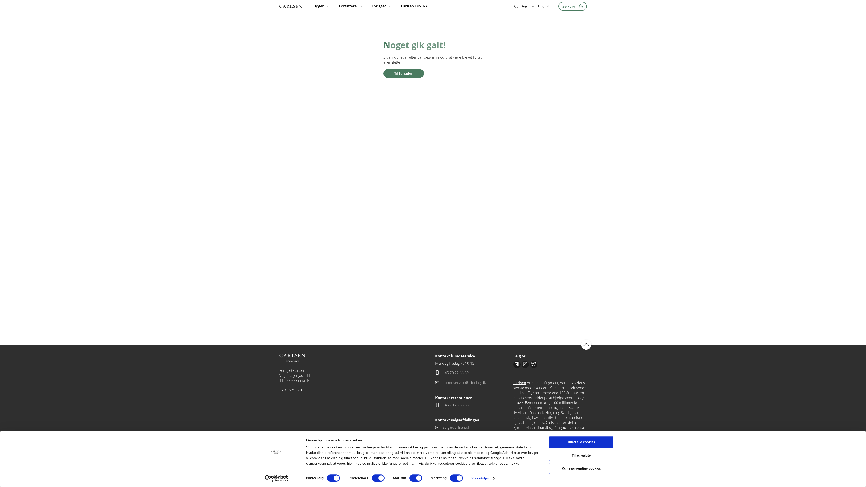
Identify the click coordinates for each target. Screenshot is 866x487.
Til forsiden (403, 73)
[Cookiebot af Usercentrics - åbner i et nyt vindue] (276, 478)
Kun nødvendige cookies (581, 468)
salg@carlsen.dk (457, 427)
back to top (586, 344)
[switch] (378, 478)
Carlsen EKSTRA (414, 6)
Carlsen (519, 382)
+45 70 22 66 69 (456, 372)
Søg (524, 6)
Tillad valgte (581, 455)
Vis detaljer (480, 478)
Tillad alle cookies (581, 442)
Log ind (543, 6)
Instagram (525, 364)
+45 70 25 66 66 (456, 404)
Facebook (517, 364)
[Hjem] (290, 6)
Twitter (533, 364)
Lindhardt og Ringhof (549, 427)
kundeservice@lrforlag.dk (464, 382)
